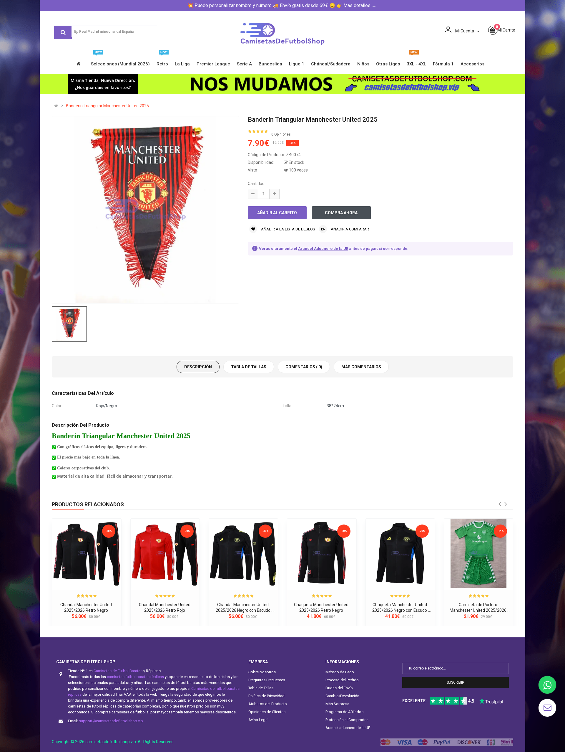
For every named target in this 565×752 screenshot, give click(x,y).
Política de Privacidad (266, 696)
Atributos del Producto (267, 704)
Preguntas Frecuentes (266, 680)
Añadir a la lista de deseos (287, 229)
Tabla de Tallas (260, 688)
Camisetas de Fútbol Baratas (118, 671)
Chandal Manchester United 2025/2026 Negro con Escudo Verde (243, 610)
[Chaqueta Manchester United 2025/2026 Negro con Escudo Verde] (400, 553)
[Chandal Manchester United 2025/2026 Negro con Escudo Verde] (243, 553)
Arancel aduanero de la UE (347, 727)
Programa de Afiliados (344, 712)
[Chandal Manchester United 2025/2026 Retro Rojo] (165, 553)
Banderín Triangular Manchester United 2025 (107, 106)
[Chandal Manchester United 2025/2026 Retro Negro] (86, 553)
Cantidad (256, 183)
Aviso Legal (258, 720)
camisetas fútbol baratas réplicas (135, 677)
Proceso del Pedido (342, 680)
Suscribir (455, 682)
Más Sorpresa (337, 704)
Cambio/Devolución (342, 696)
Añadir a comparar (349, 229)
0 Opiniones (281, 134)
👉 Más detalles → (356, 5)
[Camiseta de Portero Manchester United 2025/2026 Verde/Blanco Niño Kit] (478, 553)
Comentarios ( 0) (303, 367)
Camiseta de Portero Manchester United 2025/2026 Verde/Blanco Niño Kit (478, 610)
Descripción (198, 367)
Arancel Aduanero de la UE (323, 248)
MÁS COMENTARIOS (361, 367)
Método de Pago (339, 672)
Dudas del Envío (339, 688)
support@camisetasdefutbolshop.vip (111, 721)
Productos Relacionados (88, 504)
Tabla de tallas (248, 367)
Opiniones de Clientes (266, 712)
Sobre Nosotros (262, 672)
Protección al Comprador (346, 720)
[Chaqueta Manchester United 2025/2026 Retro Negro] (321, 553)
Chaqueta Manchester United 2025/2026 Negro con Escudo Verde (400, 610)
